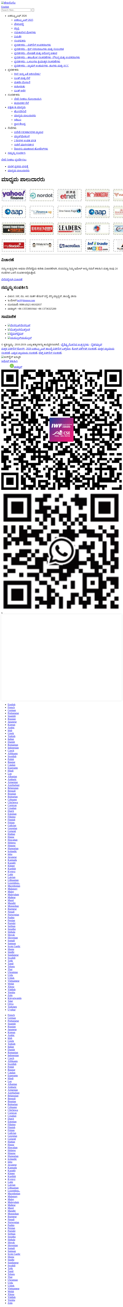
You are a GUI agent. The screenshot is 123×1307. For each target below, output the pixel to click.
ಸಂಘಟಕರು (20, 40)
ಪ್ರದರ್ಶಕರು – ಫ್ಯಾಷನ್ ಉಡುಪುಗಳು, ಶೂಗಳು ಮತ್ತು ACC (41, 65)
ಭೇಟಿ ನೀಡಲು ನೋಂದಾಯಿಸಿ (27, 99)
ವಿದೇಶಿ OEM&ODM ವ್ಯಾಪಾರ (28, 132)
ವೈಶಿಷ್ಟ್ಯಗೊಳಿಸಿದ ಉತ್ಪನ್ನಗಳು (75, 344)
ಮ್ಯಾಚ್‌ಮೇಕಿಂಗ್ (22, 136)
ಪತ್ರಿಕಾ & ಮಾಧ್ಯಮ (17, 107)
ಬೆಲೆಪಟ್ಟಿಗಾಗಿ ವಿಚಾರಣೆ (11, 279)
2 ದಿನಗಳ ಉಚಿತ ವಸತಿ (25, 140)
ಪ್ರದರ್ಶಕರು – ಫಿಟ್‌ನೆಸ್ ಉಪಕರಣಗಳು (32, 44)
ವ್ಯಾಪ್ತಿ (16, 28)
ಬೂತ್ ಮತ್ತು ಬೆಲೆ (22, 78)
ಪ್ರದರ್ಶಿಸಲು (20, 159)
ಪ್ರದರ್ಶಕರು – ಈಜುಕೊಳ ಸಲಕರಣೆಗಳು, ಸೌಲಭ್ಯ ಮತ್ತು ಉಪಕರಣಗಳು (47, 57)
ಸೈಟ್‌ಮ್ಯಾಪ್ (96, 344)
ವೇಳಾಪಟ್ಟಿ (19, 24)
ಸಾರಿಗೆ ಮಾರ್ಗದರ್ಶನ (24, 144)
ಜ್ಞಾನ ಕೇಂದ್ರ (19, 123)
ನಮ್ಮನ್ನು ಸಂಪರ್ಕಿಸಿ (16, 153)
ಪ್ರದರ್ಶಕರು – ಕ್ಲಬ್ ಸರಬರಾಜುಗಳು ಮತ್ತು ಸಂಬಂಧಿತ (39, 49)
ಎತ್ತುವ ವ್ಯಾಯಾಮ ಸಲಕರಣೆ (24, 352)
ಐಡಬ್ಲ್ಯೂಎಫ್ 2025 (23, 20)
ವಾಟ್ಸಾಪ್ (18, 367)
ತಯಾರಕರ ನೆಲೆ (21, 103)
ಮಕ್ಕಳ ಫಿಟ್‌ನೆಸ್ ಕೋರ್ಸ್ (13, 348)
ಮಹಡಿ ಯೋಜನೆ (22, 82)
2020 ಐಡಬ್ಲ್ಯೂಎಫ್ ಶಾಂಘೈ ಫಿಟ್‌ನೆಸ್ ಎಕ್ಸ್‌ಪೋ (48, 348)
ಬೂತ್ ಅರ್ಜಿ (20, 90)
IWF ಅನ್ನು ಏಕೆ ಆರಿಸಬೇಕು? (27, 74)
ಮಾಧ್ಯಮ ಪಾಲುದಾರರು (25, 115)
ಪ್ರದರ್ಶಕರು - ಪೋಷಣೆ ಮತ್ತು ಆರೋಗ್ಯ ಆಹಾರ (35, 53)
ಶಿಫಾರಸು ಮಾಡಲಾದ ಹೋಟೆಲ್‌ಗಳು (31, 148)
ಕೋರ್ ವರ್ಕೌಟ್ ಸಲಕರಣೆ (84, 348)
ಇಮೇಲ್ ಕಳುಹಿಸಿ (9, 361)
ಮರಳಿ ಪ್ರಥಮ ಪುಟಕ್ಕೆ (18, 166)
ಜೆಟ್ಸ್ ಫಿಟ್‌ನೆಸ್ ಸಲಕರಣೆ (50, 352)
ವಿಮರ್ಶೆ (18, 36)
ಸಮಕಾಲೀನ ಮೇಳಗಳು (25, 32)
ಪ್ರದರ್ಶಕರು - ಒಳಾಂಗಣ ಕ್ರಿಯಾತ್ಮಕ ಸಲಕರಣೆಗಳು (37, 61)
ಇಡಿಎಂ (17, 119)
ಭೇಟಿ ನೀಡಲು (7, 159)
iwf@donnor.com (26, 300)
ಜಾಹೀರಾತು (19, 86)
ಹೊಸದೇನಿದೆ (20, 111)
